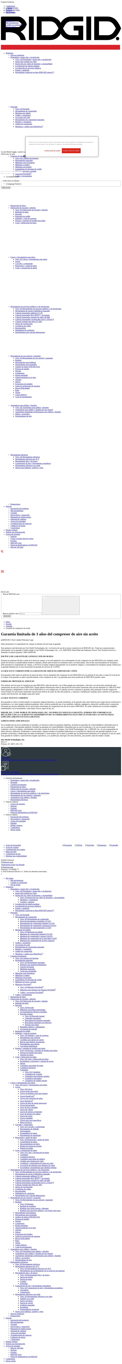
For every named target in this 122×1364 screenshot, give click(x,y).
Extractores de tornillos (24, 384)
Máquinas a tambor (22, 975)
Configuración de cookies (15, 850)
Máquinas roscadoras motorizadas (32, 1010)
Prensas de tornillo (22, 369)
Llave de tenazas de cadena (30, 1114)
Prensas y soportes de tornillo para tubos (30, 221)
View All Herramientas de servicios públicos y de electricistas (38, 309)
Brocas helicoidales (22, 388)
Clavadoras (24, 1290)
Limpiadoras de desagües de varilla (28, 980)
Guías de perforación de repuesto (27, 386)
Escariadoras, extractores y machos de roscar (36, 1061)
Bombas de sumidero (28, 1206)
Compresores (25, 1292)
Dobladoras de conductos (24, 330)
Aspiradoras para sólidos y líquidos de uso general (34, 410)
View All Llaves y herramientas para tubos (31, 259)
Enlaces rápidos (12, 815)
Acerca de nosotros (13, 534)
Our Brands (10, 12)
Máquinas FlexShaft (23, 984)
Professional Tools (13, 10)
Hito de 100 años (16, 547)
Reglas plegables (21, 375)
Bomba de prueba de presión (31, 1146)
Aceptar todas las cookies (71, 150)
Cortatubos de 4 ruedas (33, 1074)
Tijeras (17, 392)
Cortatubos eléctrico (27, 1157)
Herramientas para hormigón (26, 365)
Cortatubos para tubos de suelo (31, 1066)
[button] (61, 2)
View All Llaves (26, 1089)
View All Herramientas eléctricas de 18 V (35, 1269)
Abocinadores (25, 1131)
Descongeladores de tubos (30, 1144)
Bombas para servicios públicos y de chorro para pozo (40, 1211)
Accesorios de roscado (28, 1029)
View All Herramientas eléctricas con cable (36, 1296)
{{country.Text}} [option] (12, 177)
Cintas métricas (21, 395)
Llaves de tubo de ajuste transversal (33, 1103)
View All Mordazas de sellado (31, 932)
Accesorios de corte (22, 945)
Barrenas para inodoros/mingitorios (33, 965)
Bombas (18, 360)
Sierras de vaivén (26, 1303)
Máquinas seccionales (23, 978)
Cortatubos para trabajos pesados (37, 1076)
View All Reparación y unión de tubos (34, 1140)
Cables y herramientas (23, 995)
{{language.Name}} (13, 184)
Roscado (18, 214)
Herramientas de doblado (29, 1129)
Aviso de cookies (12, 847)
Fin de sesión (11, 27)
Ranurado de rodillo (22, 216)
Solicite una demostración (15, 532)
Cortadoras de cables (23, 326)
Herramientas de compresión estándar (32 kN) (37, 923)
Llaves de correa (26, 1116)
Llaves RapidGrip (27, 1096)
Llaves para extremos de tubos (31, 1098)
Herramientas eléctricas (19, 455)
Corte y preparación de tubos (26, 268)
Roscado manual (26, 1014)
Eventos (13, 541)
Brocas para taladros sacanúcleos (32, 1042)
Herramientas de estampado (30, 1135)
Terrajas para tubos (32, 1025)
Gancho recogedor (27, 967)
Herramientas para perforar (30, 1038)
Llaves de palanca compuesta (31, 1112)
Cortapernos (19, 373)
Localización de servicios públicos (28, 906)
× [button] (1, 874)
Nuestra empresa (12, 802)
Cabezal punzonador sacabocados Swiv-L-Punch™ (34, 319)
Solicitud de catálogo (18, 519)
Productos (9, 887)
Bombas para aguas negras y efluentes (34, 1208)
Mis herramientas (12, 23)
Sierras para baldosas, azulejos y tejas (29, 468)
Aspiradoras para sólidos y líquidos (23, 405)
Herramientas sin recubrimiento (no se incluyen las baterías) (42, 1271)
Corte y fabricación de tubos (25, 223)
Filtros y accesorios (22, 414)
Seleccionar (6, 188)
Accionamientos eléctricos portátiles (33, 1012)
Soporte (9, 506)
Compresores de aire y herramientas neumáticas (33, 463)
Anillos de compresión (23, 951)
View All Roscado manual (35, 1016)
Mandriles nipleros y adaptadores (32, 1027)
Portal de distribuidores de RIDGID (23, 545)
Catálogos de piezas (17, 526)
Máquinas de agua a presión (25, 982)
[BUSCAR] (61, 605)
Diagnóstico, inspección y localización (24, 780)
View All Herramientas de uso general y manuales (34, 358)
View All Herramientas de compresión (34, 919)
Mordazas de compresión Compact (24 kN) (36, 936)
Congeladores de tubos (28, 1142)
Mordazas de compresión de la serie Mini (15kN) (38, 938)
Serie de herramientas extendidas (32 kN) (35, 921)
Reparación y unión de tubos (26, 266)
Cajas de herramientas (23, 397)
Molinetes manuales (27, 969)
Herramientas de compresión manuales (29, 947)
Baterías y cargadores (23, 949)
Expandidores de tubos (28, 1133)
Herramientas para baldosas (25, 362)
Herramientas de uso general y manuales (25, 356)
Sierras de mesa (26, 1279)
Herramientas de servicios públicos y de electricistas (29, 307)
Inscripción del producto (19, 509)
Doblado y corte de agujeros (25, 218)
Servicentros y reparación (20, 515)
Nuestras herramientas (14, 778)
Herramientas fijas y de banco (26, 461)
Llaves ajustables (26, 1118)
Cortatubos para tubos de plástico (32, 1159)
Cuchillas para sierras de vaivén (32, 1040)
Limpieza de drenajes (18, 785)
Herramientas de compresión (26, 917)
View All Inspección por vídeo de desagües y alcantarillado (42, 898)
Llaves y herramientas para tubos (22, 257)
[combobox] (12, 172)
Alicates (18, 380)
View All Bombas (26, 1204)
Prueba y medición (22, 908)
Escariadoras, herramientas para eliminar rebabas (38, 1168)
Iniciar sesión (15, 830)
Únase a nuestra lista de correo (21, 539)
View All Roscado (27, 1008)
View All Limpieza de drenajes (26, 958)
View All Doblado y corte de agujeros (34, 1035)
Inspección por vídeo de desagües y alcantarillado (33, 895)
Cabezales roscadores (33, 1018)
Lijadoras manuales (27, 1305)
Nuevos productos (17, 1314)
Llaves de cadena (26, 1110)
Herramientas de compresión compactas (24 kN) (38, 926)
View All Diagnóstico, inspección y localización (33, 891)
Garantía (13, 513)
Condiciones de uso (13, 854)
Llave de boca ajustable (29, 1107)
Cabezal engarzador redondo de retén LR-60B (32, 317)
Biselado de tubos (22, 212)
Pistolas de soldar (26, 1148)
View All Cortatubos (32, 1072)
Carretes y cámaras (27, 902)
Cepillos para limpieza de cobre (32, 1161)
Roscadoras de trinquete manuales (37, 1020)
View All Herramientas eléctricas (27, 457)
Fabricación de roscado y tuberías (23, 208)
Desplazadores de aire (23, 416)
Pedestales (24, 1284)
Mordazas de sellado (23, 930)
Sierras (17, 382)
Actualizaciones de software (21, 524)
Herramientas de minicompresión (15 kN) (35, 928)
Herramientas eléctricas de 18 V (27, 459)
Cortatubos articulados (33, 1078)
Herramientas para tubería (29, 1044)
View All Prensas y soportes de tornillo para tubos (38, 1050)
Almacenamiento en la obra (25, 377)
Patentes (13, 823)
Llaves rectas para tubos (29, 1091)
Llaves (17, 261)
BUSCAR (7, 616)
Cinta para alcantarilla (28, 971)
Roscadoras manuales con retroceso (38, 1023)
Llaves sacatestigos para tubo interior (34, 1093)
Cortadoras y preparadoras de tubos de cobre (36, 1163)
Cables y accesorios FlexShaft (32, 992)
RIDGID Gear (15, 543)
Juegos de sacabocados (24, 324)
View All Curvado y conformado (32, 1127)
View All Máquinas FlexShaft (32, 987)
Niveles (18, 371)
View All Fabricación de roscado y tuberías (31, 210)
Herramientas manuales (24, 960)
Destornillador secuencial (29, 1309)
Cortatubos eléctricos (28, 1068)
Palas (17, 390)
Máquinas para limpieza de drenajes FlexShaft (38, 990)
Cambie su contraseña (14, 25)
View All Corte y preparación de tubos (34, 1153)
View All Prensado (22, 915)
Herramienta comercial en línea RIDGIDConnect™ (34, 910)
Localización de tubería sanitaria (27, 904)
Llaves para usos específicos (30, 1120)
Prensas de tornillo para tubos (31, 1053)
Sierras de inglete (26, 1277)
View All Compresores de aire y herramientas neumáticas (41, 1288)
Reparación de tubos (18, 206)
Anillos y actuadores (23, 943)
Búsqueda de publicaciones (20, 517)
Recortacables (20, 328)
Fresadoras (24, 1307)
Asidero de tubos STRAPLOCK (27, 367)
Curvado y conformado (24, 264)
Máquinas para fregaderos (25, 973)
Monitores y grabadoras (29, 900)
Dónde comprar (12, 530)
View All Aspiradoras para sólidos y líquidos (32, 408)
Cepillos (23, 1281)
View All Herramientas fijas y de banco (35, 1275)
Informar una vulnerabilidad (16, 856)
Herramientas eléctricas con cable (27, 466)
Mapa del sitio (11, 852)
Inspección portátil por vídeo (26, 893)
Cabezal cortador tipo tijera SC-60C (28, 322)
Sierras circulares (26, 1301)
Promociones (15, 504)
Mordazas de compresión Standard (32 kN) (36, 934)
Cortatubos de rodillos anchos (36, 1081)
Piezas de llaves (26, 1122)
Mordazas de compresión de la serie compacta (37, 941)
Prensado (13, 782)
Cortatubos (24, 1070)
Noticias (13, 536)
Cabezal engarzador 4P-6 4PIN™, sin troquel (32, 315)
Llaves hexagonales (27, 1105)
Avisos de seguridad (18, 521)
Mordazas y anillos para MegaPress (29, 954)
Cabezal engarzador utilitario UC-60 (29, 313)
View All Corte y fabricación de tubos (34, 1059)
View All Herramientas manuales (32, 963)
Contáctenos (15, 528)
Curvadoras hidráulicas (28, 1046)
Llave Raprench (26, 1101)
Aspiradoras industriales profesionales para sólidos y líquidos (38, 412)
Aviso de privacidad (13, 845)
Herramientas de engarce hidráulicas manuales (32, 311)
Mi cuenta (9, 21)
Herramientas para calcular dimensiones (30, 332)
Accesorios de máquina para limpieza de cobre (37, 1165)
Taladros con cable (27, 1299)
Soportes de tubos (26, 1055)
